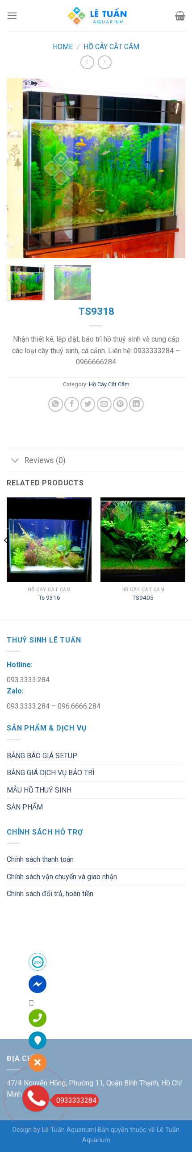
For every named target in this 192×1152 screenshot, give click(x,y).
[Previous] (21, 168)
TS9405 (143, 597)
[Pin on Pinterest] (120, 404)
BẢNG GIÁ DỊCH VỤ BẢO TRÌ (51, 772)
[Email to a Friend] (104, 404)
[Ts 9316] (49, 539)
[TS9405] (142, 539)
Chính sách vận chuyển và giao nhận (62, 876)
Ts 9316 (49, 597)
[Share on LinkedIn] (136, 404)
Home (63, 46)
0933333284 (76, 1100)
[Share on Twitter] (87, 404)
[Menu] (12, 15)
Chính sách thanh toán (40, 859)
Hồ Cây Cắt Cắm (111, 46)
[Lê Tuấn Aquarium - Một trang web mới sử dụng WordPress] (96, 15)
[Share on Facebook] (71, 404)
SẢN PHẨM (25, 807)
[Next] (171, 168)
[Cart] (180, 15)
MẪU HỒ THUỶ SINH (39, 790)
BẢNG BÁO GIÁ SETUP (42, 755)
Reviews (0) (45, 460)
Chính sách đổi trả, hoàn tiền (50, 893)
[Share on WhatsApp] (55, 404)
